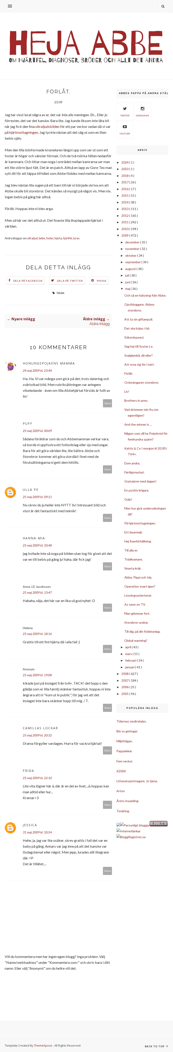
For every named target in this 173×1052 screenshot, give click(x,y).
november (132, 249)
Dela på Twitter (70, 280)
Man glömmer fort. (137, 613)
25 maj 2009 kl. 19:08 (37, 675)
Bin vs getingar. (127, 731)
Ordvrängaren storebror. (141, 382)
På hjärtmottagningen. (140, 523)
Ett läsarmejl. (133, 532)
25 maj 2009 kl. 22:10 (37, 778)
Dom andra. (132, 463)
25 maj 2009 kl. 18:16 (37, 634)
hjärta (58, 238)
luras (76, 238)
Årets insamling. (127, 801)
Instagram (142, 115)
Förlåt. (128, 373)
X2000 (121, 771)
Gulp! (128, 499)
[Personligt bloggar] (135, 825)
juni (128, 282)
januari (130, 667)
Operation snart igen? (139, 586)
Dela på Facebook (28, 280)
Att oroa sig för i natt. (139, 364)
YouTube (124, 133)
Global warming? (135, 640)
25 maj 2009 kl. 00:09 (37, 431)
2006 (125, 687)
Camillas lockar (40, 728)
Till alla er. (131, 550)
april (128, 647)
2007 (125, 680)
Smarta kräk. (132, 568)
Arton (120, 791)
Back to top (155, 1046)
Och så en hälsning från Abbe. (145, 295)
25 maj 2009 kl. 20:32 (37, 735)
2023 (125, 169)
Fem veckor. (124, 761)
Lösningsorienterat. (138, 595)
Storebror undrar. (136, 622)
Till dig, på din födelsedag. (142, 631)
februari (131, 660)
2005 (125, 694)
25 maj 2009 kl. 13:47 (37, 592)
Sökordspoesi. (134, 337)
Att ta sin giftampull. (138, 319)
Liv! (126, 391)
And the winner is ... (138, 424)
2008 (125, 674)
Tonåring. (123, 811)
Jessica (30, 825)
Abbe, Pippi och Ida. (138, 577)
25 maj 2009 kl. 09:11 (37, 497)
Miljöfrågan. (124, 741)
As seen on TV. (135, 604)
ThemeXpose (43, 1045)
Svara (107, 403)
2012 (125, 215)
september (133, 262)
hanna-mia (34, 538)
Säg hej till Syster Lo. (138, 346)
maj (128, 289)
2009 (125, 235)
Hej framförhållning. (138, 541)
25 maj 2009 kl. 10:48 (37, 545)
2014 (125, 202)
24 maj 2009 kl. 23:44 (37, 370)
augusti (131, 269)
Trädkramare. (133, 559)
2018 (125, 176)
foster (49, 238)
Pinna (101, 280)
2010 (125, 229)
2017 (125, 182)
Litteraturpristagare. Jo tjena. (137, 781)
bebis (42, 238)
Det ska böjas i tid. (137, 328)
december (132, 242)
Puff (27, 423)
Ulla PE (31, 489)
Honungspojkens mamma (49, 363)
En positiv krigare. (136, 490)
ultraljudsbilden (47, 126)
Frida (28, 770)
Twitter (125, 115)
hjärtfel (67, 238)
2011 (125, 222)
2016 (125, 189)
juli (127, 275)
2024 (125, 162)
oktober (131, 255)
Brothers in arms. (136, 400)
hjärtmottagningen (23, 132)
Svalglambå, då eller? (138, 355)
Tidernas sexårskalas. (131, 721)
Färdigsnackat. (134, 472)
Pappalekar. (124, 751)
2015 (125, 195)
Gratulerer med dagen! (140, 481)
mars (129, 654)
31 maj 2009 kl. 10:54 (37, 832)
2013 (125, 209)
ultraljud (32, 238)
